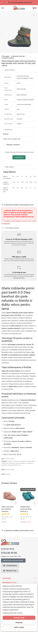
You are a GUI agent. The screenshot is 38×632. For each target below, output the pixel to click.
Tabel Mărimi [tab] (9, 167)
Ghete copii (5, 463)
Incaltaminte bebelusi (8, 58)
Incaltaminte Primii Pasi (18, 56)
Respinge (19, 622)
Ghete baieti (31, 461)
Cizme (15, 461)
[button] (1, 33)
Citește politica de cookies (12, 613)
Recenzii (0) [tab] (8, 129)
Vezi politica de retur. (19, 278)
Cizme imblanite (22, 461)
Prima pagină (5, 56)
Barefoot (9, 461)
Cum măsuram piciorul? (12, 228)
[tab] (19, 70)
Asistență (6, 578)
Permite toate (19, 618)
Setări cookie (19, 627)
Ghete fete (12, 463)
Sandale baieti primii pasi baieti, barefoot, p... (26, 509)
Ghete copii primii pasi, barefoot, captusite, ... (7, 509)
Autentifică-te (19, 157)
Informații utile (9, 583)
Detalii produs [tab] (10, 70)
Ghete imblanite (20, 463)
